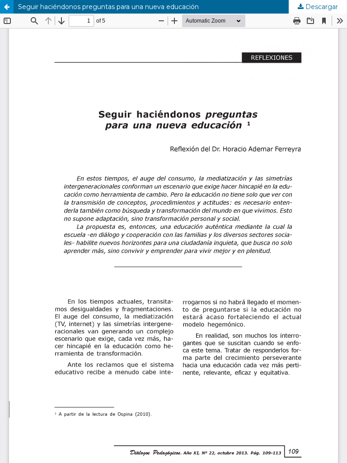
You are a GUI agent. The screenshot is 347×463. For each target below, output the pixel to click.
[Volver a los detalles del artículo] (7, 7)
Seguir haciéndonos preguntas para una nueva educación (108, 7)
